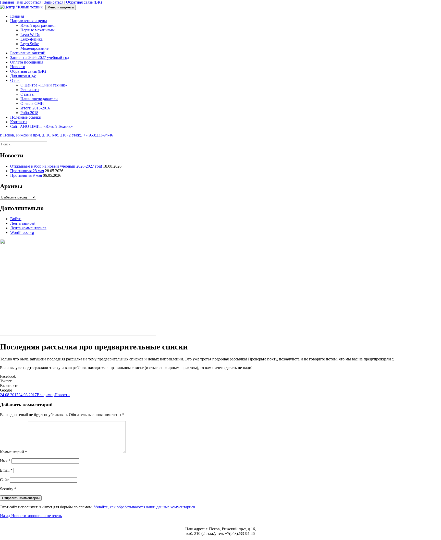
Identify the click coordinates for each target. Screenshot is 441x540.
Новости (17, 67)
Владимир (46, 395)
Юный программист (38, 25)
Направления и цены (28, 21)
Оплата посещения (26, 62)
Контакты (18, 122)
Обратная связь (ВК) (84, 2)
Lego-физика (31, 39)
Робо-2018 (29, 112)
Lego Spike (29, 44)
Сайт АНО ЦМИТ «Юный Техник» (41, 126)
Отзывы (27, 94)
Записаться (53, 2)
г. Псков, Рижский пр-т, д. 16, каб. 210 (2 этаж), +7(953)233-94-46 (56, 135)
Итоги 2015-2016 (35, 108)
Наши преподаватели (39, 99)
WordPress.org (22, 232)
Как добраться (29, 2)
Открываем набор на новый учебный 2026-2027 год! (56, 166)
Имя (5, 461)
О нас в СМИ (32, 103)
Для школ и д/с (23, 76)
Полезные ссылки (25, 117)
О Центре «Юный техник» (43, 85)
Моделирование (34, 48)
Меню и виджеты (60, 7)
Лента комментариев (28, 228)
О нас (15, 80)
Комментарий (13, 452)
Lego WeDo (30, 34)
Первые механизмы (37, 30)
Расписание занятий (27, 53)
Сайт (4, 480)
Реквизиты (29, 89)
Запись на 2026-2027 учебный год (39, 57)
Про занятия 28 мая (27, 171)
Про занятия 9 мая (26, 175)
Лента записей (22, 223)
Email (6, 470)
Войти (15, 219)
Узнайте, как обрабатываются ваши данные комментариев (144, 507)
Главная (7, 2)
